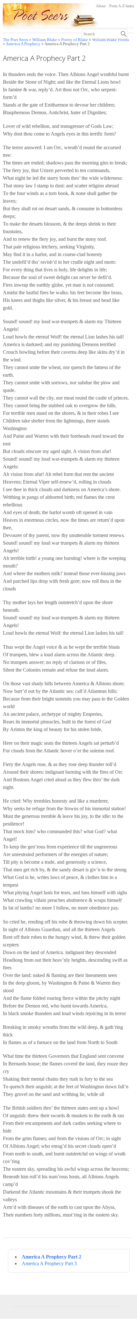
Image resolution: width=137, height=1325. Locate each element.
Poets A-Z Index (121, 6)
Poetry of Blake (74, 40)
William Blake (44, 40)
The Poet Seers (15, 40)
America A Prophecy (23, 44)
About (100, 6)
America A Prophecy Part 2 (51, 1256)
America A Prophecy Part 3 (49, 1263)
